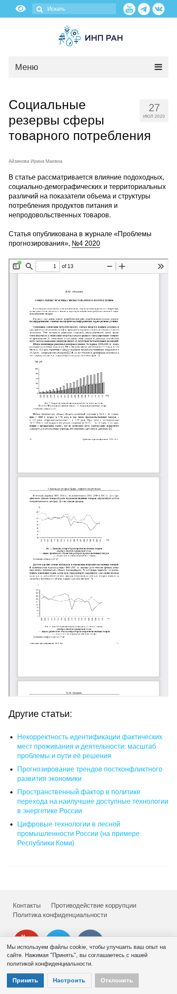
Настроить (69, 980)
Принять (25, 980)
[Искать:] (74, 8)
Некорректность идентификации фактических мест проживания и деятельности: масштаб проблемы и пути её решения (89, 746)
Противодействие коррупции (93, 905)
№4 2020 (86, 243)
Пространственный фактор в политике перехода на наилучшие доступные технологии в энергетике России (92, 801)
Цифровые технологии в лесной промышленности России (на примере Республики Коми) (78, 833)
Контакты (27, 905)
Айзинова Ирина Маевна (35, 161)
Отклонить (117, 980)
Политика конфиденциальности (60, 914)
